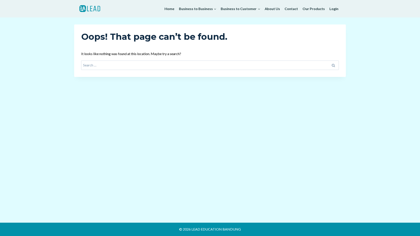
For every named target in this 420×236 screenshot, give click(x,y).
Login (333, 9)
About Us (272, 9)
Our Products (314, 9)
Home (169, 9)
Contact (291, 9)
